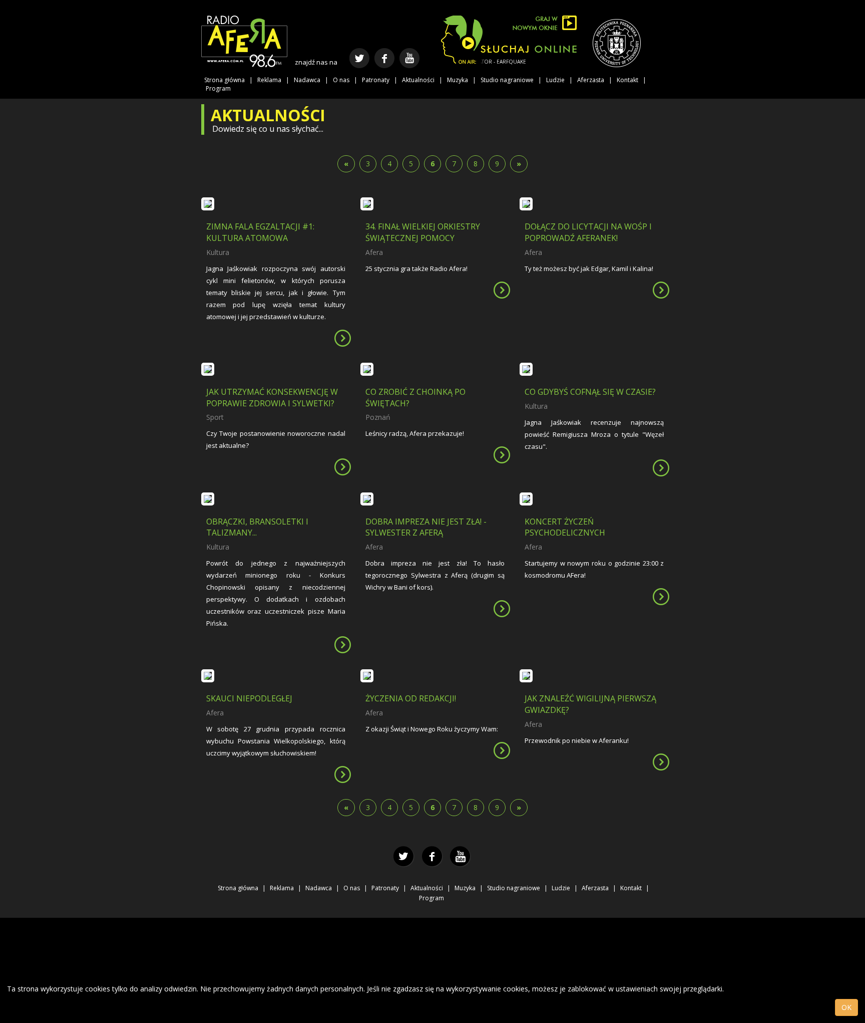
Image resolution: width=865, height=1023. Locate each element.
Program (218, 88)
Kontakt (627, 80)
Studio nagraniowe (507, 80)
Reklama (269, 80)
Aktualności (418, 80)
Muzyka (457, 80)
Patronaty (375, 80)
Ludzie (555, 80)
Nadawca (307, 80)
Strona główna (224, 80)
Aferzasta (590, 80)
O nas (341, 80)
